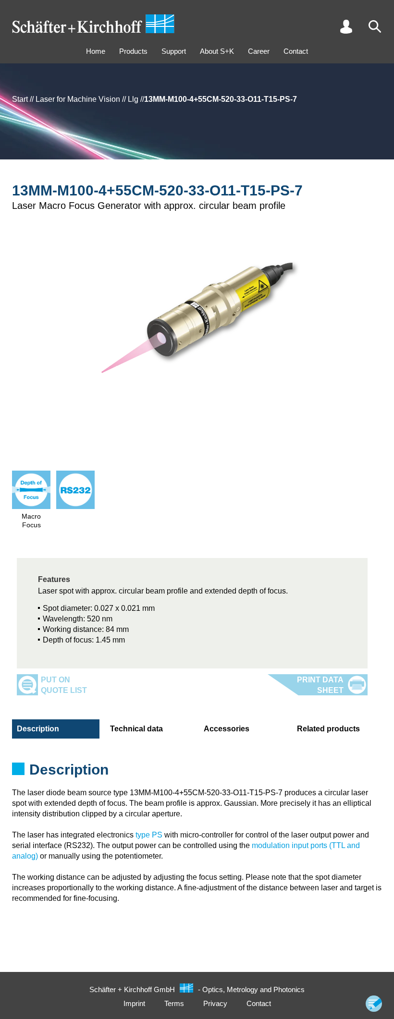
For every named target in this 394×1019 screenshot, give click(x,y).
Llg (133, 99)
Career (259, 51)
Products (133, 51)
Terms (174, 1003)
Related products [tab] (328, 729)
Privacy (215, 1003)
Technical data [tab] (136, 729)
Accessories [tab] (226, 729)
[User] (346, 26)
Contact (295, 51)
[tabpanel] (197, 772)
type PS (148, 835)
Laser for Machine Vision (78, 99)
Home (95, 51)
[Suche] (375, 26)
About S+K (217, 51)
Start (20, 99)
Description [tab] (38, 729)
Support (173, 51)
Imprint (134, 1003)
